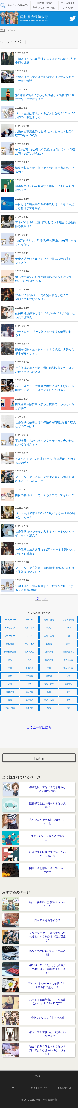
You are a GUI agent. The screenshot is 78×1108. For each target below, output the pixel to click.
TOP (13, 1087)
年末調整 (29, 668)
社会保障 (29, 692)
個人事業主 (29, 652)
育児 (10, 700)
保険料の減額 (10, 652)
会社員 (49, 644)
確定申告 (68, 684)
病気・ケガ (49, 684)
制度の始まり (68, 652)
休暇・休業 (29, 644)
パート (68, 628)
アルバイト (29, 628)
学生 (10, 668)
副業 (10, 660)
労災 (29, 660)
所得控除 (29, 676)
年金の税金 (68, 668)
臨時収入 (29, 700)
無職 (29, 684)
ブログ (29, 636)
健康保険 (49, 652)
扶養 (68, 676)
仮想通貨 (10, 644)
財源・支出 (49, 700)
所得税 (49, 676)
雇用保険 (29, 708)
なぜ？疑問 (49, 620)
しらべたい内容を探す (17, 5)
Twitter (39, 758)
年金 (49, 668)
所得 (10, 676)
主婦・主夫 (49, 636)
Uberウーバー (10, 620)
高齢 (68, 708)
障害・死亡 (10, 708)
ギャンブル (49, 628)
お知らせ (68, 7)
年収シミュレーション (45, 7)
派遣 (10, 684)
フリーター (10, 636)
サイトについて (39, 1088)
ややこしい (10, 628)
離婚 (49, 708)
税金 (49, 692)
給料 (68, 692)
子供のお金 (68, 660)
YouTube (29, 620)
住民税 (68, 644)
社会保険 (10, 692)
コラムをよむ (68, 3)
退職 (68, 700)
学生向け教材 (44, 3)
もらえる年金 (68, 620)
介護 (68, 636)
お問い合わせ (65, 1088)
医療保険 (49, 660)
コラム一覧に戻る (39, 727)
